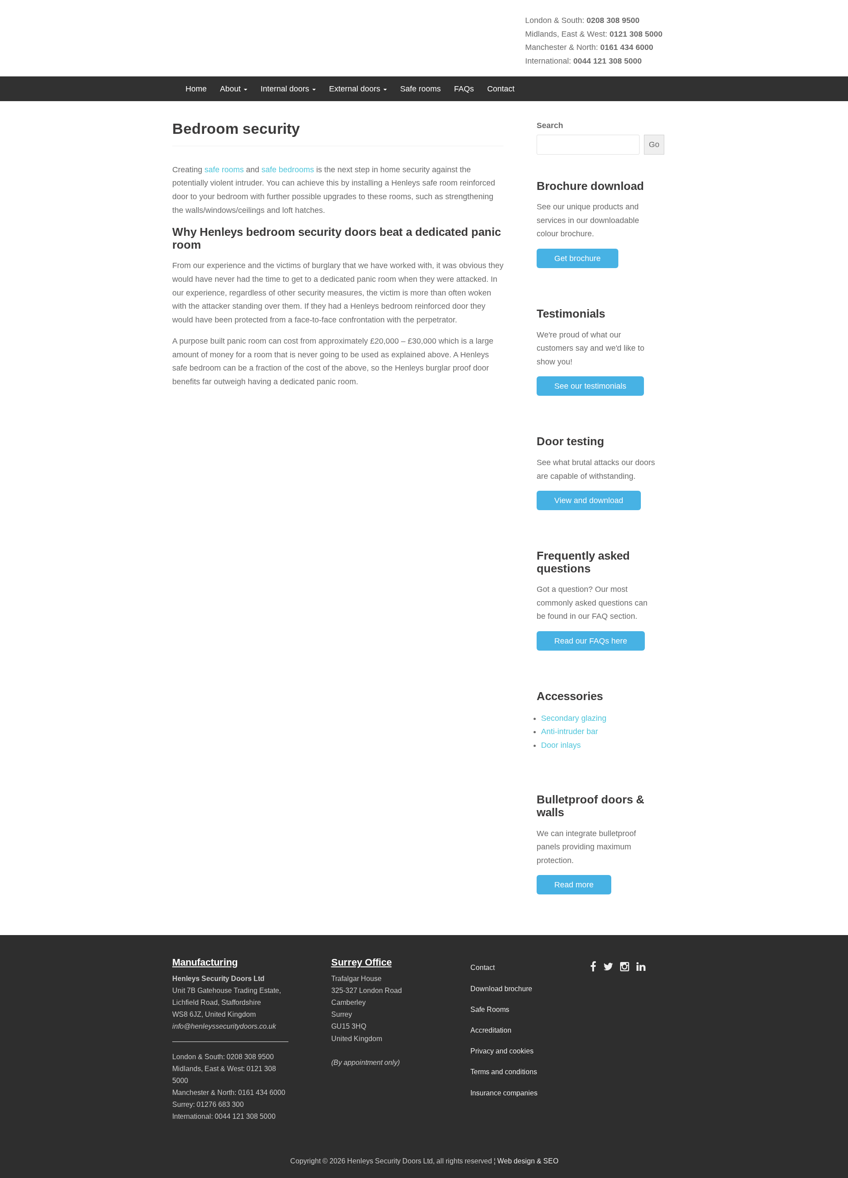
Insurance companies (504, 1093)
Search (550, 125)
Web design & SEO (527, 1161)
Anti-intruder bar (569, 731)
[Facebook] (593, 967)
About (231, 88)
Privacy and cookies (502, 1051)
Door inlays (561, 745)
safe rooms (224, 169)
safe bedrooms (287, 169)
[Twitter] (608, 967)
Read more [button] (574, 884)
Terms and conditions (503, 1072)
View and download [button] (588, 500)
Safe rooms (420, 88)
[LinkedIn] (641, 967)
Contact (501, 88)
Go (654, 144)
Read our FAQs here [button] (590, 640)
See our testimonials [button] (590, 386)
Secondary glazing (573, 718)
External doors (355, 88)
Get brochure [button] (577, 258)
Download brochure (501, 988)
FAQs (464, 88)
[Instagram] (624, 967)
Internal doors (286, 88)
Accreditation (490, 1030)
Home (196, 88)
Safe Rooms (489, 1009)
